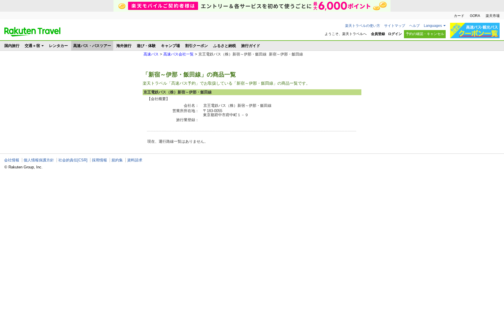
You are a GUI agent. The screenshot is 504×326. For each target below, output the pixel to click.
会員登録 (378, 34)
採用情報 (99, 160)
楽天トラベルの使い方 (362, 26)
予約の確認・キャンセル (425, 34)
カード (459, 16)
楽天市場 (493, 16)
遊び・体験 (146, 45)
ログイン (395, 34)
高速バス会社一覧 (178, 54)
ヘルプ (414, 26)
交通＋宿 (32, 45)
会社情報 (11, 160)
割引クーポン (196, 45)
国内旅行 (12, 45)
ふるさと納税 (224, 45)
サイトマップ (394, 26)
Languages (433, 26)
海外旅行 (124, 45)
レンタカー (58, 45)
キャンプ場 (170, 45)
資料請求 (134, 160)
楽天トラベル (32, 31)
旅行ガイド (250, 45)
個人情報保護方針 (39, 160)
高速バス (151, 54)
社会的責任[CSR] (73, 160)
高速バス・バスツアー (92, 45)
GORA (475, 16)
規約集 (117, 160)
